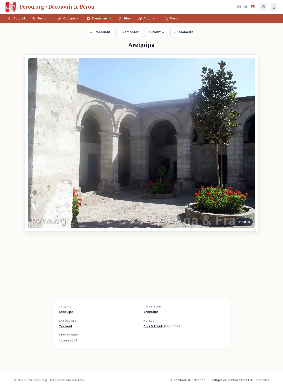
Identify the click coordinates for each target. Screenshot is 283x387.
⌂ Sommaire (183, 32)
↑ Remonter (129, 32)
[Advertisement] (141, 268)
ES (246, 6)
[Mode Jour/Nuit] (273, 7)
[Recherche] (263, 7)
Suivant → (156, 32)
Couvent (65, 326)
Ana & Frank (153, 326)
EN (239, 6)
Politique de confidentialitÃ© (231, 380)
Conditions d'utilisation (188, 380)
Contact (262, 380)
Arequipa (66, 312)
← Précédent (100, 32)
